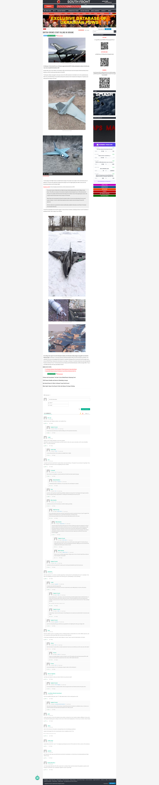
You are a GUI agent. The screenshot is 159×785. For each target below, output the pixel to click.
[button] (62, 155)
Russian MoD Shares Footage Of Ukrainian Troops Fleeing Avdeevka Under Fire (60, 370)
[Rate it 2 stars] (80, 30)
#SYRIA (78, 13)
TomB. (56, 451)
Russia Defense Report (81, 779)
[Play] (44, 174)
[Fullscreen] (81, 174)
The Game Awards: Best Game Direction (104, 149)
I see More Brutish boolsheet (60, 704)
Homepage (46, 779)
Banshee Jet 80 (46, 186)
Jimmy (58, 654)
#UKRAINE (102, 13)
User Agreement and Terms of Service (70, 781)
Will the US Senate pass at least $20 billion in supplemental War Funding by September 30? (104, 176)
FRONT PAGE (48, 10)
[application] (63, 155)
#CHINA (95, 13)
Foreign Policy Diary (52, 779)
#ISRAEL (71, 13)
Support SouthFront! (96, 779)
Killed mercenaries (66, 779)
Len (55, 472)
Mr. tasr (56, 428)
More (109, 10)
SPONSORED (104, 195)
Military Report (61, 10)
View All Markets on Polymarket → (104, 181)
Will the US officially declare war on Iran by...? (104, 162)
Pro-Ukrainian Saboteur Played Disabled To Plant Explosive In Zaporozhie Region (61, 369)
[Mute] (79, 174)
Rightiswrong (62, 523)
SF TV (54, 10)
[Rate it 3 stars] (81, 30)
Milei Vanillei (59, 511)
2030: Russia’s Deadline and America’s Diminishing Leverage (55, 380)
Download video (46, 175)
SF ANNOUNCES (104, 193)
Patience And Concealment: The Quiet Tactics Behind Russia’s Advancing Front (59, 377)
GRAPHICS (104, 187)
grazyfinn (56, 584)
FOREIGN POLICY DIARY (73, 10)
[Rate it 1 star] (79, 30)
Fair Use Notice (111, 779)
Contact (103, 10)
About (107, 779)
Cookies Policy (60, 781)
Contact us (103, 779)
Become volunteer (89, 779)
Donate (49, 6)
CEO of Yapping (57, 684)
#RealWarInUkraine (58, 13)
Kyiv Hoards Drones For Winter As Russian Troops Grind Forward (56, 383)
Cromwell (59, 481)
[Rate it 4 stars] (82, 30)
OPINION (104, 189)
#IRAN (66, 13)
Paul (55, 665)
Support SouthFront (51, 35)
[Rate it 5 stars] (83, 30)
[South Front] (79, 1)
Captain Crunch (65, 552)
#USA (90, 13)
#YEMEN (84, 13)
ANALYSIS (105, 185)
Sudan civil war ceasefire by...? (104, 155)
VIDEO (104, 191)
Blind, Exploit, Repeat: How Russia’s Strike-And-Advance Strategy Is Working (59, 386)
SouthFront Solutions (47, 781)
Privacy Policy (54, 781)
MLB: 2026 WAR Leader (104, 168)
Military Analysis (85, 10)
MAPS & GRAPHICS (95, 10)
